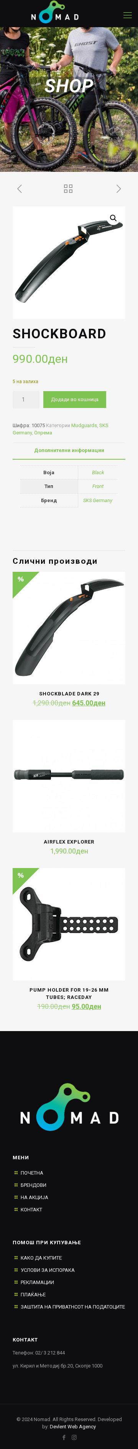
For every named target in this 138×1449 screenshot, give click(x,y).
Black (98, 472)
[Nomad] (61, 11)
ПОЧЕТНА (32, 1173)
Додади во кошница (75, 399)
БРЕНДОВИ (33, 1185)
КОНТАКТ (31, 1209)
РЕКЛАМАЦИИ (37, 1282)
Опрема (43, 433)
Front (98, 486)
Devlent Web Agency (72, 1426)
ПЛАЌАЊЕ (33, 1294)
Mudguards (84, 425)
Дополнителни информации (69, 450)
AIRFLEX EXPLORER (69, 842)
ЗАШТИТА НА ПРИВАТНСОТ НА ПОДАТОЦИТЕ (73, 1307)
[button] (113, 218)
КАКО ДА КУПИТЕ (41, 1258)
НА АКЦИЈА (34, 1197)
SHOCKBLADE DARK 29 (69, 694)
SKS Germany (97, 500)
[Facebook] (64, 1437)
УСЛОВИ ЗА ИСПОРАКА (48, 1270)
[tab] (69, 450)
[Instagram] (74, 1437)
